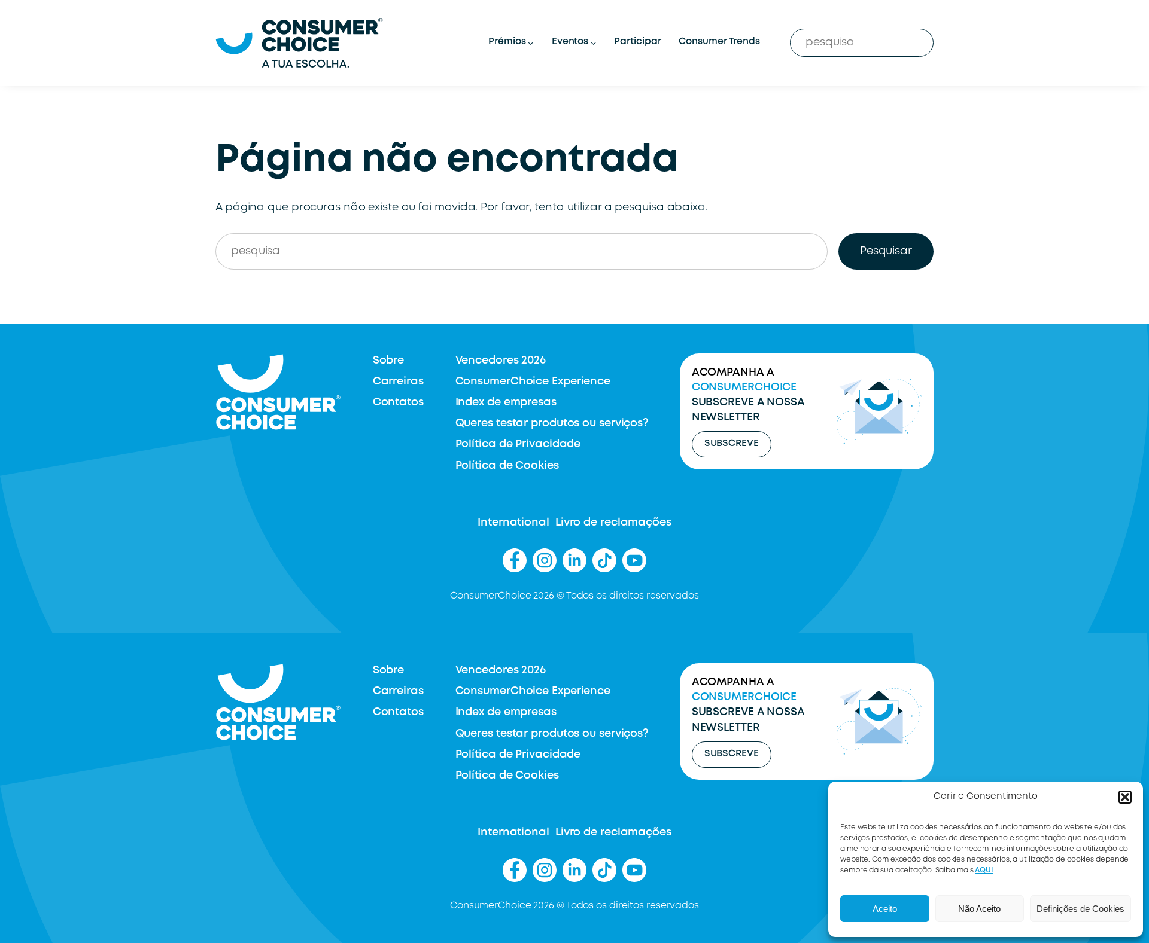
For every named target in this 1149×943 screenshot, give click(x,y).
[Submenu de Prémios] (530, 42)
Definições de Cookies (1080, 909)
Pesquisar (886, 251)
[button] (1125, 797)
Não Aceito (979, 909)
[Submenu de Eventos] (593, 42)
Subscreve (731, 444)
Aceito (885, 909)
